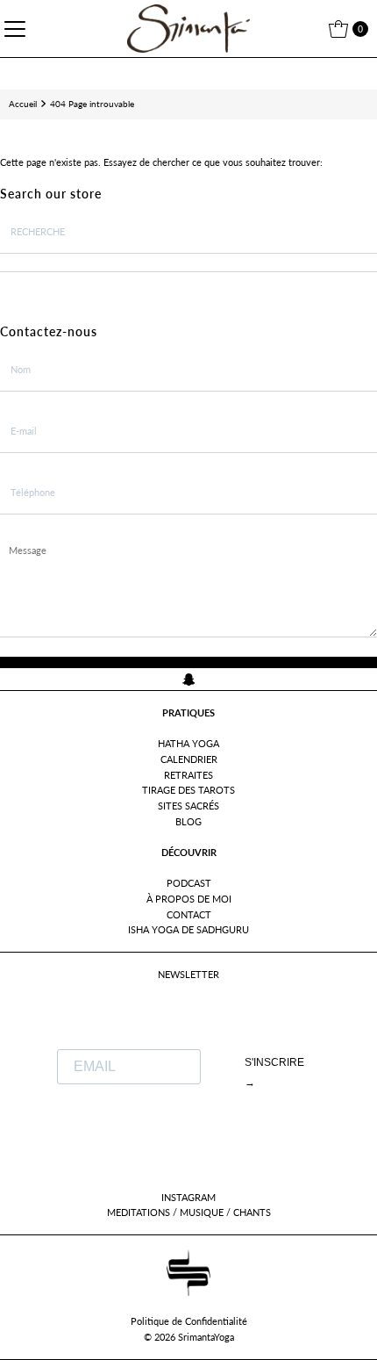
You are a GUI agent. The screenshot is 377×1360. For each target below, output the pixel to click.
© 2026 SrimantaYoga (189, 1336)
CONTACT (189, 914)
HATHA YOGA (188, 743)
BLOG (188, 821)
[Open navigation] (17, 29)
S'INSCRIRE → (274, 1072)
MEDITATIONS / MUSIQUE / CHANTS (189, 1212)
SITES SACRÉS (188, 805)
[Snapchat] (189, 679)
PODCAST (189, 883)
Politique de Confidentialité (189, 1321)
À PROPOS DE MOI (188, 898)
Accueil (23, 103)
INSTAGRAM (188, 1197)
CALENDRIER (188, 759)
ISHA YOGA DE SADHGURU (188, 929)
